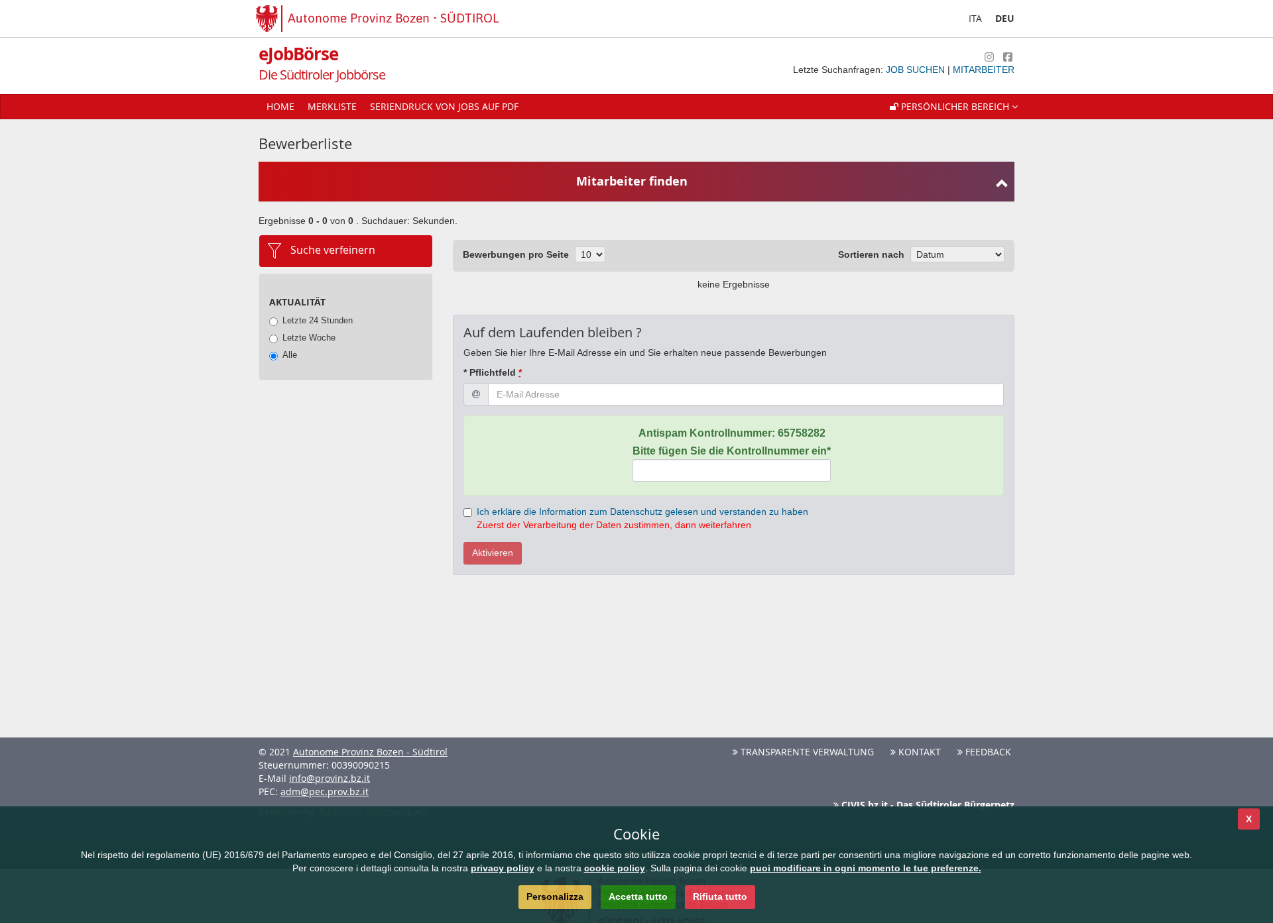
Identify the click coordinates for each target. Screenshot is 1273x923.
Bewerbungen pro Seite (516, 254)
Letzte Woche (308, 338)
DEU (1004, 18)
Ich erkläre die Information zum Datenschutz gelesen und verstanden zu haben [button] (642, 511)
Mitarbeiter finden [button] (632, 181)
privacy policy (502, 868)
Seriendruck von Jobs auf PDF (444, 106)
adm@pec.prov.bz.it (324, 791)
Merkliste (332, 106)
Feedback (987, 751)
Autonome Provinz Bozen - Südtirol (370, 751)
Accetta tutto (638, 896)
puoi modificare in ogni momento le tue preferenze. (865, 868)
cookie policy (614, 868)
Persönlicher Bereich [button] (955, 106)
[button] (953, 107)
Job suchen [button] (916, 69)
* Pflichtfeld (492, 372)
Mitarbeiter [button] (983, 69)
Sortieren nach (871, 254)
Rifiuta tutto (720, 896)
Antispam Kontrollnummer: (731, 433)
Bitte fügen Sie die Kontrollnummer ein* (732, 451)
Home (280, 106)
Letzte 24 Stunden (317, 320)
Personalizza (554, 896)
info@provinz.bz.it (329, 778)
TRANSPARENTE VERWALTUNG (806, 751)
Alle (289, 355)
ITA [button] (975, 18)
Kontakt (918, 751)
